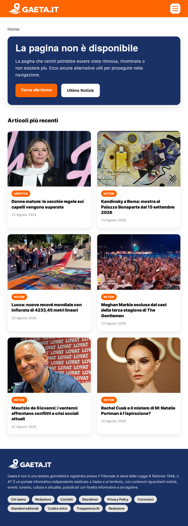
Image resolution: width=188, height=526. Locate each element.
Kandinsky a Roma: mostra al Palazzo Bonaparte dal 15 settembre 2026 (138, 207)
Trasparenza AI (88, 508)
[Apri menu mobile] (175, 8)
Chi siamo (18, 499)
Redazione (43, 499)
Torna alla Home (36, 89)
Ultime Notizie (80, 90)
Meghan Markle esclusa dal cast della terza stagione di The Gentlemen (134, 310)
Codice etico (57, 508)
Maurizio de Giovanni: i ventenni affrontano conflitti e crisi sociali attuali (45, 413)
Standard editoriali (24, 508)
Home (13, 29)
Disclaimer (90, 499)
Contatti (66, 499)
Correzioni (145, 499)
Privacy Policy (117, 499)
